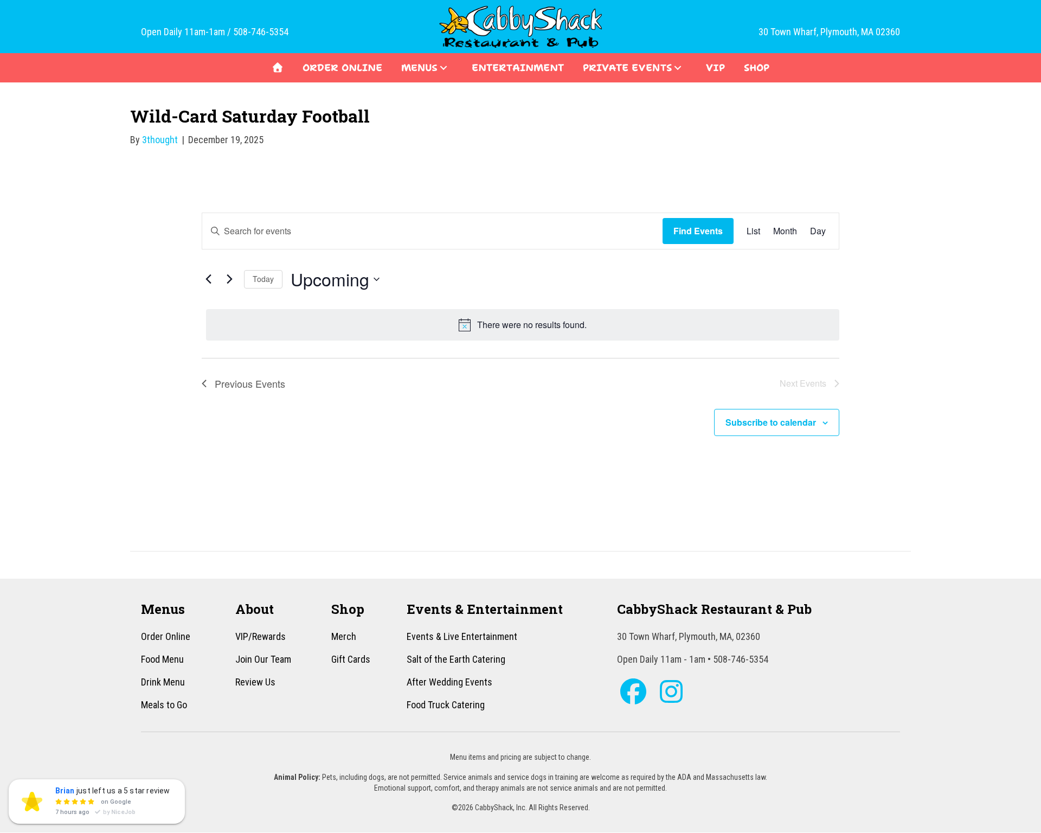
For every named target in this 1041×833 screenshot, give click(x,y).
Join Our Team (263, 659)
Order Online (165, 636)
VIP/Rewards (260, 636)
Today (263, 278)
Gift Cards (350, 659)
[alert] (522, 325)
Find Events (698, 231)
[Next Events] (229, 279)
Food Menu (162, 659)
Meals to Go (164, 704)
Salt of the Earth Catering (456, 659)
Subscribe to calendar (770, 422)
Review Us (255, 682)
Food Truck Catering (446, 704)
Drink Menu (163, 682)
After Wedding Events (449, 682)
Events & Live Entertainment (462, 636)
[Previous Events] (208, 279)
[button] (443, 68)
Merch (343, 636)
